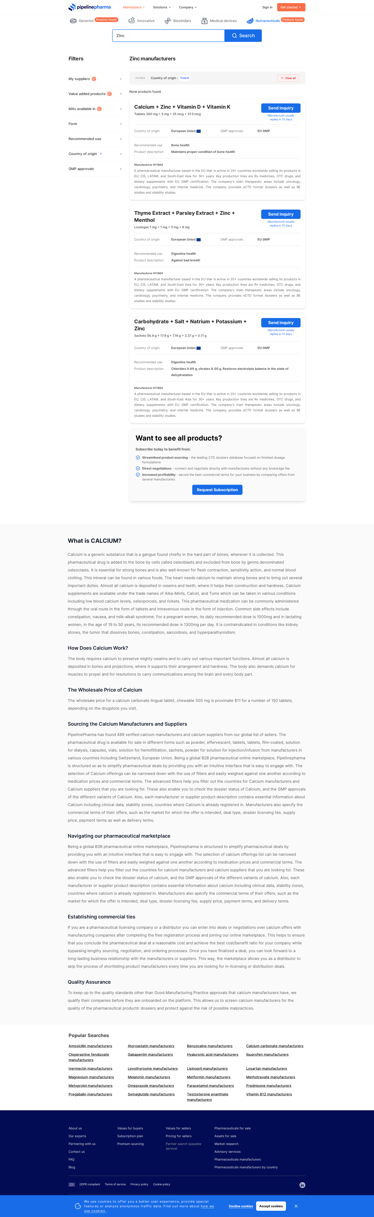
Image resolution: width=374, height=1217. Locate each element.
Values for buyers (130, 1128)
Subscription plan (130, 1136)
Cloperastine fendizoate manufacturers (89, 1057)
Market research (226, 1144)
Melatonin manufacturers (149, 1077)
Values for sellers (178, 1128)
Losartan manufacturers (266, 1068)
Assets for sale (225, 1136)
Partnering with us (82, 1144)
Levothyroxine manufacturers (153, 1068)
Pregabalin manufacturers (90, 1094)
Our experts (77, 1136)
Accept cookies (271, 1206)
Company (186, 7)
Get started (288, 7)
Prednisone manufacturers (268, 1086)
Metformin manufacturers (208, 1077)
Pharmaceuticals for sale (232, 1128)
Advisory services (227, 1152)
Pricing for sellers (178, 1136)
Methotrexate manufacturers (270, 1077)
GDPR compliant (89, 1184)
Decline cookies (241, 1206)
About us (75, 1128)
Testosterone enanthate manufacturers (207, 1097)
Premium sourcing (130, 1144)
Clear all (290, 78)
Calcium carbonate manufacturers (274, 1046)
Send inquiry (281, 108)
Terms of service (115, 1184)
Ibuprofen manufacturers (267, 1054)
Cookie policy (161, 1184)
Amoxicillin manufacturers (90, 1046)
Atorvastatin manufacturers (151, 1046)
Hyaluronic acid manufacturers (212, 1054)
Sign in (267, 7)
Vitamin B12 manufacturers (269, 1094)
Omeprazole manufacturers (151, 1086)
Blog (72, 1167)
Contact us (77, 1152)
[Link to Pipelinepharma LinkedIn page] (302, 1185)
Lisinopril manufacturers (207, 1068)
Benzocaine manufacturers (210, 1046)
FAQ (71, 1159)
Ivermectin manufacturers (90, 1068)
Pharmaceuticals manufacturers (237, 1159)
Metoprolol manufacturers (91, 1086)
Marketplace (132, 7)
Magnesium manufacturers (91, 1077)
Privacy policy (139, 1184)
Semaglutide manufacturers (151, 1094)
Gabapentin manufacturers (150, 1054)
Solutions (160, 7)
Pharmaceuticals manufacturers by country (246, 1167)
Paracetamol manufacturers (210, 1086)
